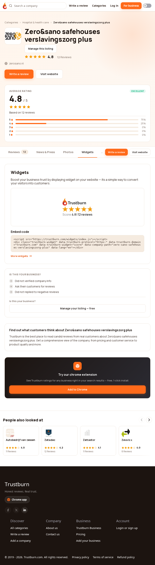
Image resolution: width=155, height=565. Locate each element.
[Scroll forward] (149, 420)
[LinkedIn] (24, 510)
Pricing (80, 534)
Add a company (20, 540)
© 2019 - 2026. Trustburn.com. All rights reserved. (36, 557)
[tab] (18, 152)
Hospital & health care (35, 22)
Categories (99, 5)
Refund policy (126, 557)
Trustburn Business (88, 528)
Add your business (88, 540)
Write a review (78, 5)
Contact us (53, 534)
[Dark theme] (147, 6)
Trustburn (17, 484)
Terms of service (103, 557)
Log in (114, 5)
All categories (19, 528)
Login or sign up (127, 528)
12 (85, 214)
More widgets (19, 256)
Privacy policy (80, 557)
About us (52, 528)
